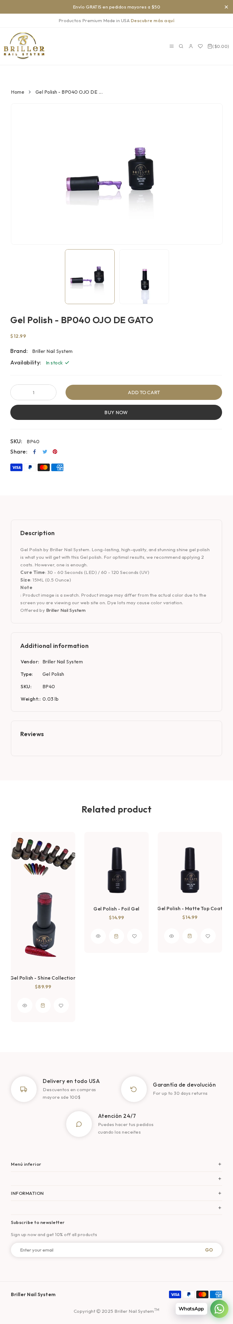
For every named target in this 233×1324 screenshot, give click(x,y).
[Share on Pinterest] (55, 451)
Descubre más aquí (153, 20)
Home (17, 91)
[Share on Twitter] (45, 451)
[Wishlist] (200, 46)
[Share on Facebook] (35, 451)
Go (209, 1250)
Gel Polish (53, 674)
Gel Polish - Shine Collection (43, 978)
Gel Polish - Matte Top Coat (190, 908)
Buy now (116, 412)
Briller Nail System (66, 610)
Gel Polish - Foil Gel (116, 909)
